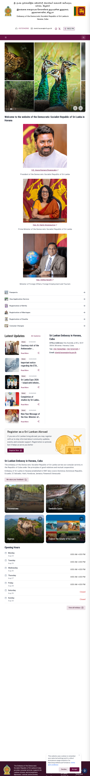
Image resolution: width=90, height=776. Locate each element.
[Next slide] (80, 108)
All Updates (35, 336)
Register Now (14, 450)
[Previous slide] (75, 108)
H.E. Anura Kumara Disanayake (44, 170)
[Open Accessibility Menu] (84, 770)
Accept (74, 769)
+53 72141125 (72, 349)
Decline (64, 769)
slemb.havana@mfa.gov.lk (65, 353)
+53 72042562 (59, 349)
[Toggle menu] (6, 37)
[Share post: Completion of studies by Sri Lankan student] (38, 404)
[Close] (79, 755)
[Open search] (83, 37)
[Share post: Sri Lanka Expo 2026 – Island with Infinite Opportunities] (38, 387)
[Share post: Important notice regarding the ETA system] (38, 370)
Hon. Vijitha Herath (44, 280)
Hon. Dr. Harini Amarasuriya (44, 225)
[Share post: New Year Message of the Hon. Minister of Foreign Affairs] (38, 421)
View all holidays (74, 608)
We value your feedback (15, 479)
